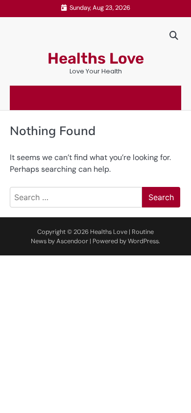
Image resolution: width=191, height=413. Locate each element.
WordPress (143, 241)
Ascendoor (72, 241)
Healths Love (96, 58)
